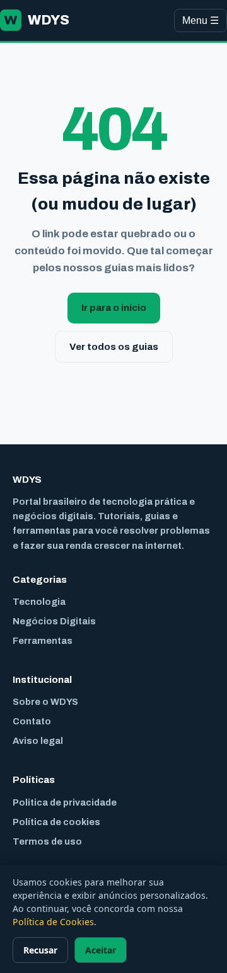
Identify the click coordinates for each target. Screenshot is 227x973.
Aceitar (100, 950)
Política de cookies (56, 822)
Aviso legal (38, 741)
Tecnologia (39, 602)
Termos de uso (47, 841)
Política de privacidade (65, 802)
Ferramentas (43, 641)
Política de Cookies (53, 922)
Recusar (40, 950)
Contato (32, 721)
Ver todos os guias (113, 347)
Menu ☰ (200, 20)
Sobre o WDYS (45, 702)
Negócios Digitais (54, 621)
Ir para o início (113, 308)
